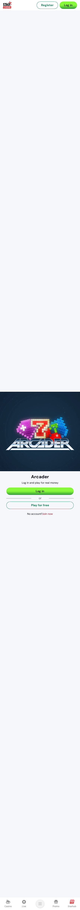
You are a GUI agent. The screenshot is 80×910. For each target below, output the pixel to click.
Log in (68, 5)
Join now (47, 513)
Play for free (40, 505)
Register (47, 5)
